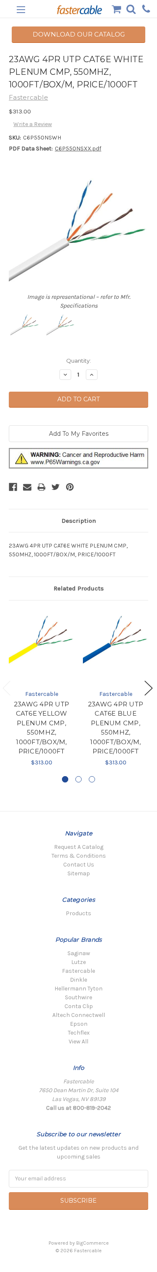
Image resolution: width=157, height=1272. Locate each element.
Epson (79, 1023)
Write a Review (32, 124)
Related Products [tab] (79, 588)
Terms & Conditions (78, 855)
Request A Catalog (78, 847)
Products (78, 913)
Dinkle (78, 979)
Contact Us (78, 864)
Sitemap (78, 873)
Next (148, 688)
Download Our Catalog (79, 34)
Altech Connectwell (78, 1015)
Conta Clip (78, 1006)
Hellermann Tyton (78, 988)
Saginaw (78, 953)
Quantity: (78, 360)
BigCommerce (92, 1243)
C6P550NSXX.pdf (78, 148)
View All (78, 1041)
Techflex (79, 1032)
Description (79, 520)
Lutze (78, 962)
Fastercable (78, 970)
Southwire (78, 997)
